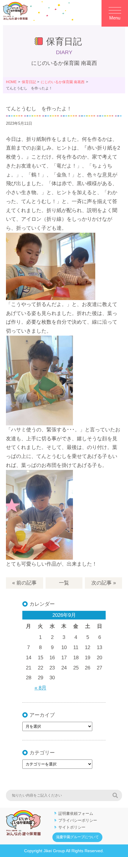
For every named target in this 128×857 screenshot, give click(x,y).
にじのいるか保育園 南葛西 (63, 82)
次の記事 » (103, 583)
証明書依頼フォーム (75, 813)
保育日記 (29, 82)
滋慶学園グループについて (77, 837)
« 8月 (40, 688)
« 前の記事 (24, 583)
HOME (11, 82)
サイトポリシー (71, 827)
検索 (115, 795)
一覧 (64, 583)
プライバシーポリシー (77, 820)
